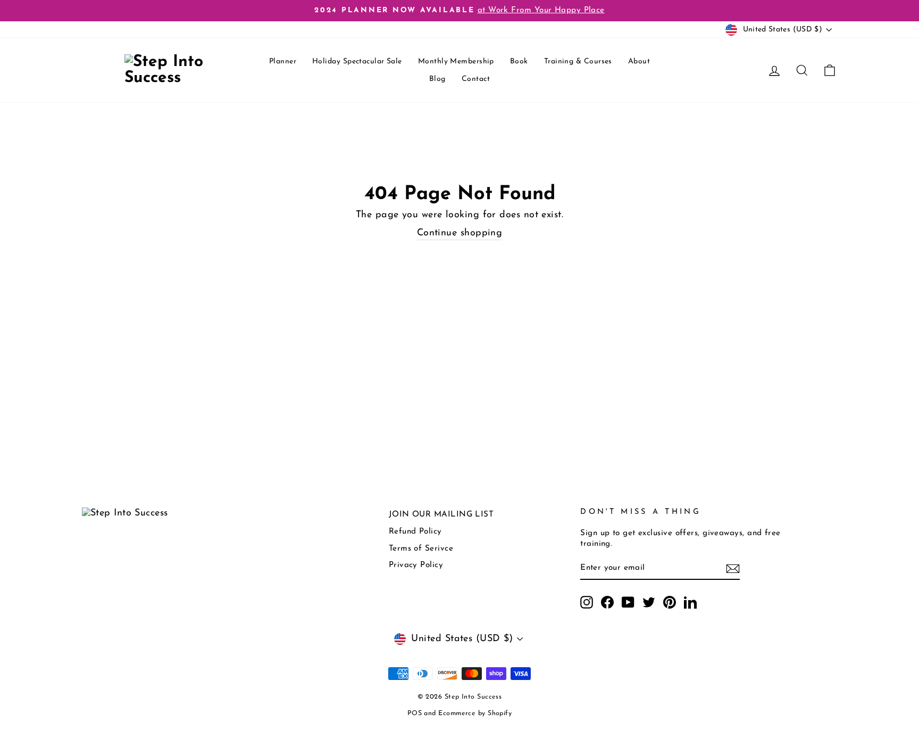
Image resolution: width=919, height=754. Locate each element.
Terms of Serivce (421, 549)
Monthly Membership (456, 61)
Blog (437, 79)
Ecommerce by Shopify (475, 713)
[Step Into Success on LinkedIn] (690, 602)
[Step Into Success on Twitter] (648, 602)
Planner (282, 61)
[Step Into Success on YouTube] (628, 602)
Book (519, 61)
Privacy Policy (416, 565)
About (639, 61)
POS (414, 713)
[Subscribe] (733, 568)
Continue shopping (460, 233)
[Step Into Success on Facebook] (607, 602)
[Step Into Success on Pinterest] (669, 602)
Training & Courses (578, 61)
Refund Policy (415, 532)
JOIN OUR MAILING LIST (441, 515)
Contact (476, 79)
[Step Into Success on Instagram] (586, 602)
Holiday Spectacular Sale (357, 61)
